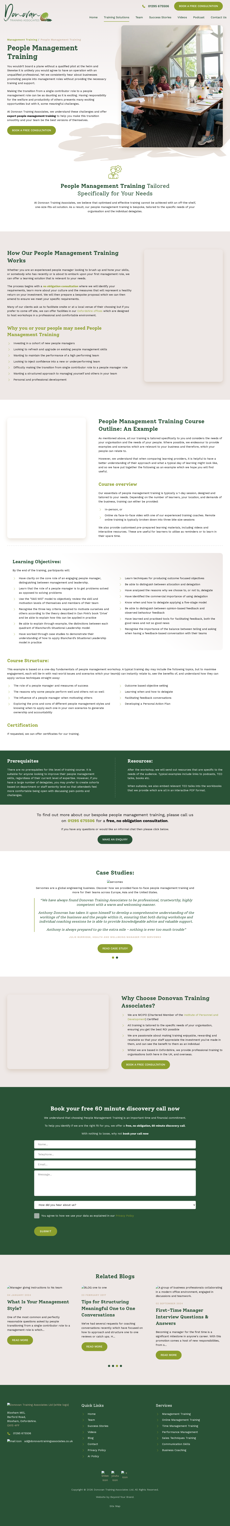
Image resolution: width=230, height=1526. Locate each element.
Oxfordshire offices (89, 311)
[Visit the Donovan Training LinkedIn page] (105, 1476)
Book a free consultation (198, 6)
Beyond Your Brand (122, 1497)
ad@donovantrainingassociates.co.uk (48, 1441)
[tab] (113, 958)
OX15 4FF (13, 1425)
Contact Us (218, 17)
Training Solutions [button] (116, 17)
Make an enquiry (115, 839)
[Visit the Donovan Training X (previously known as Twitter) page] (124, 1475)
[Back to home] (28, 13)
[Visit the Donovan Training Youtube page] (115, 1476)
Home (93, 17)
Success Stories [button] (160, 17)
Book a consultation (31, 130)
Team (139, 17)
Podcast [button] (198, 17)
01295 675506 (158, 6)
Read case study (115, 948)
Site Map (115, 1506)
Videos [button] (182, 17)
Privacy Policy (125, 1215)
